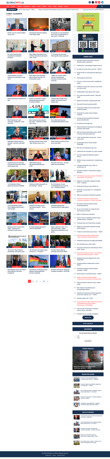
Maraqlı (60, 6)
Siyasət (13, 6)
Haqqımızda (48, 455)
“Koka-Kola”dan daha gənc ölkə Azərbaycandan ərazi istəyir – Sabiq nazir (91, 416)
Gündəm (19, 6)
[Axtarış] (102, 6)
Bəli (78, 336)
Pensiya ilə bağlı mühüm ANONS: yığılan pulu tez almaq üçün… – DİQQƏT (91, 385)
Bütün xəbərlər (88, 323)
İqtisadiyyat (26, 6)
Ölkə (8, 6)
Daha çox (88, 317)
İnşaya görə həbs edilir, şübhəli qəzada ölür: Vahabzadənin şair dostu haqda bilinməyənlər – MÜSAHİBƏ (59, 9)
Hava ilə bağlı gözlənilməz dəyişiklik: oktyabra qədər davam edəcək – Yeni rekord (91, 391)
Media (54, 6)
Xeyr (78, 338)
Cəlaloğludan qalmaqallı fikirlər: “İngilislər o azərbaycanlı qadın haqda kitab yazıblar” (90, 404)
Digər (66, 6)
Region (44, 6)
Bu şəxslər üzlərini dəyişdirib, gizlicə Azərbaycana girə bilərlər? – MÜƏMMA (89, 378)
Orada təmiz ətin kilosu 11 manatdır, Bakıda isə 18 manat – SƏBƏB (91, 397)
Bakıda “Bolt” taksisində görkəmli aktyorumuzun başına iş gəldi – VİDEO (89, 435)
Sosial (33, 6)
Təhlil (49, 6)
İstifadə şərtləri (61, 455)
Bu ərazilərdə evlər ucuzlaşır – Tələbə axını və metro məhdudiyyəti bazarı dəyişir (91, 442)
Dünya (39, 6)
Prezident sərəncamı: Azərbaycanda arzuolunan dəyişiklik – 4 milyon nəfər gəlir (90, 429)
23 (44, 281)
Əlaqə (54, 455)
